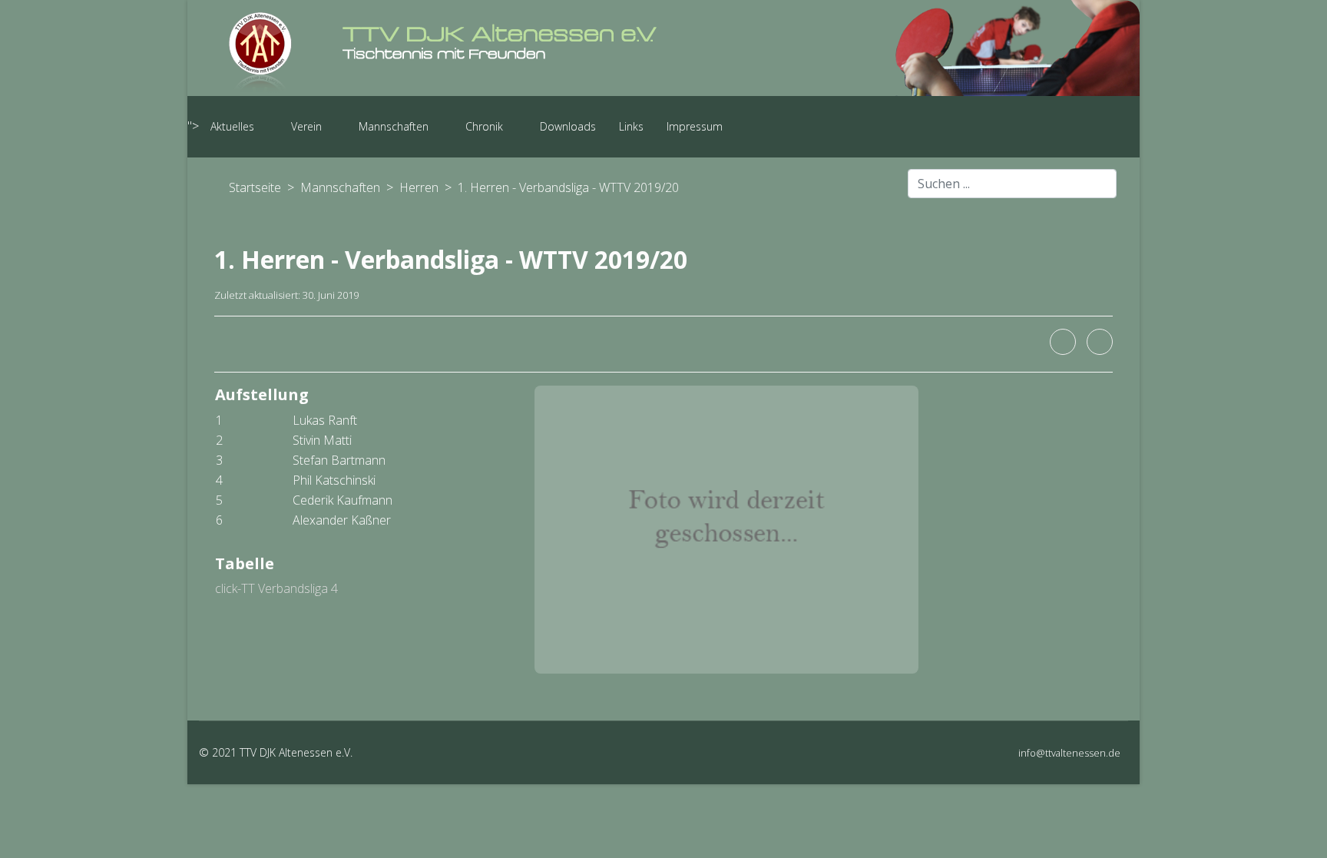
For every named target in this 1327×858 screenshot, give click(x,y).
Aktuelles (232, 126)
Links (631, 126)
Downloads (568, 126)
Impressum (695, 126)
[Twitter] (1100, 342)
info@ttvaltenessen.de (1069, 753)
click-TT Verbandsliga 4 (276, 588)
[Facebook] (1063, 342)
